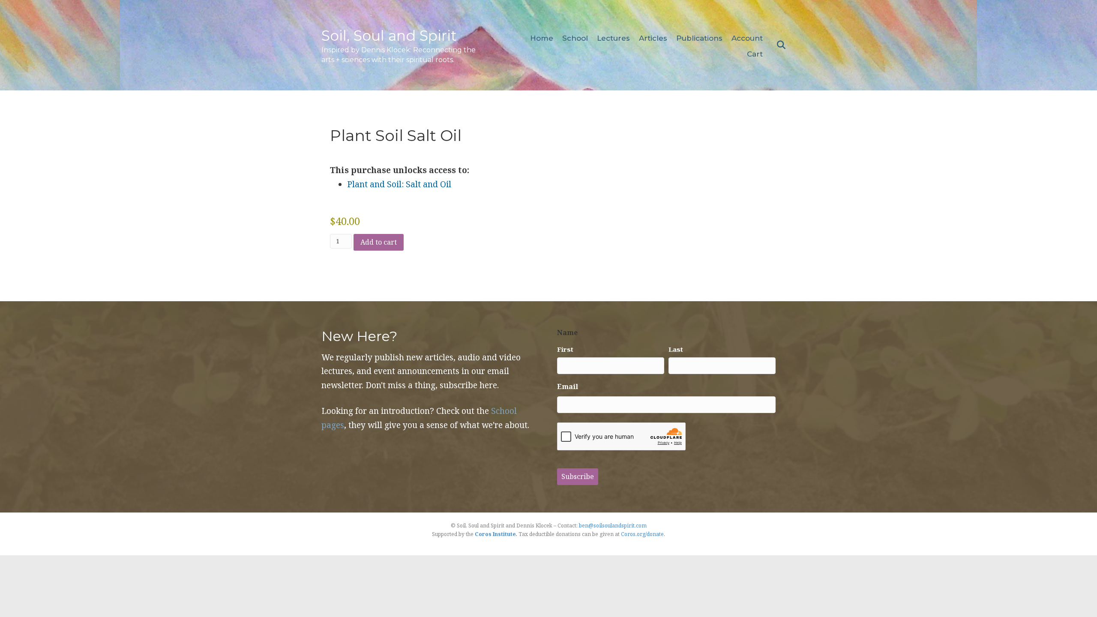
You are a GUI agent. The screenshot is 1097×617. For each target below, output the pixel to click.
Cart (755, 54)
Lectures (613, 38)
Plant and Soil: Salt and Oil (399, 184)
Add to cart (378, 242)
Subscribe (577, 476)
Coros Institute (495, 534)
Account (747, 38)
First (565, 349)
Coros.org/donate (642, 534)
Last (675, 349)
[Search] (778, 45)
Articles (653, 38)
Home (541, 38)
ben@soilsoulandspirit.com (613, 525)
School (575, 38)
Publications (699, 38)
